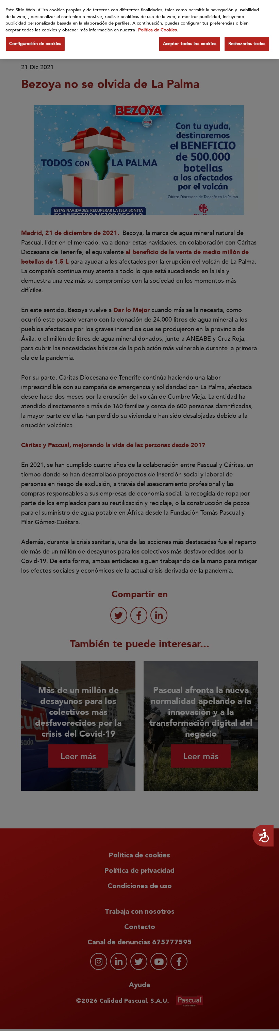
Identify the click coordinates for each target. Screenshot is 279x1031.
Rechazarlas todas (246, 44)
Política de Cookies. (158, 30)
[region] (139, 29)
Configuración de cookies (35, 44)
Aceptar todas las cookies (189, 44)
